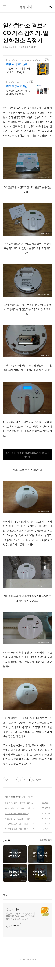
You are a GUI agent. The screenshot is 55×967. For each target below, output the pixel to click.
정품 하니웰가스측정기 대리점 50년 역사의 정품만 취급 (18, 64)
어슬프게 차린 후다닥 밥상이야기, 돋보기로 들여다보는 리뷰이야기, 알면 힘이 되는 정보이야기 (21, 916)
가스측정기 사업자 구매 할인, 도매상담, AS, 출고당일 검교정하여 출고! (18, 70)
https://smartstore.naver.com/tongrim (24, 60)
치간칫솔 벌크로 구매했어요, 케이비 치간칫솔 (18, 829)
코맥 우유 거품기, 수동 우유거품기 (18, 803)
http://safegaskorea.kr (17, 82)
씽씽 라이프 (13, 909)
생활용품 (14, 796)
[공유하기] (12, 779)
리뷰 (7, 796)
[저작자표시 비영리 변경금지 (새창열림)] (37, 780)
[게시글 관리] (16, 779)
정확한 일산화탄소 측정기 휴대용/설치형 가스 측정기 (17, 86)
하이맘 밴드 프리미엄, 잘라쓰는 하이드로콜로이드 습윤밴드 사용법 (18, 823)
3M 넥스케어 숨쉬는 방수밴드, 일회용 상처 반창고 (18, 808)
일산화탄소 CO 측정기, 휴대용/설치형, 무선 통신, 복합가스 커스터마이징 (18, 92)
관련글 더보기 (46, 840)
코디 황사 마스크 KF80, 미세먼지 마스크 (18, 813)
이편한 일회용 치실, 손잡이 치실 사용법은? (18, 818)
